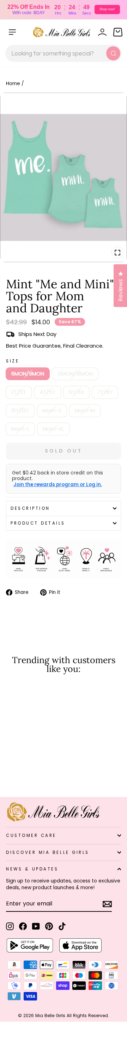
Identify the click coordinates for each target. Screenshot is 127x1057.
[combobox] (63, 53)
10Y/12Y (20, 410)
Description (30, 508)
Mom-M (85, 410)
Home (13, 83)
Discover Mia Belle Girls (47, 852)
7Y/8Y (105, 392)
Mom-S (51, 410)
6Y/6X (76, 392)
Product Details (38, 523)
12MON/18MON (75, 373)
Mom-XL (53, 428)
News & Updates (32, 869)
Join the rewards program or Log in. (57, 485)
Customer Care (31, 835)
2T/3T (18, 392)
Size (12, 361)
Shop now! (107, 9)
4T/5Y (47, 392)
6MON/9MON (27, 373)
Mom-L (20, 428)
